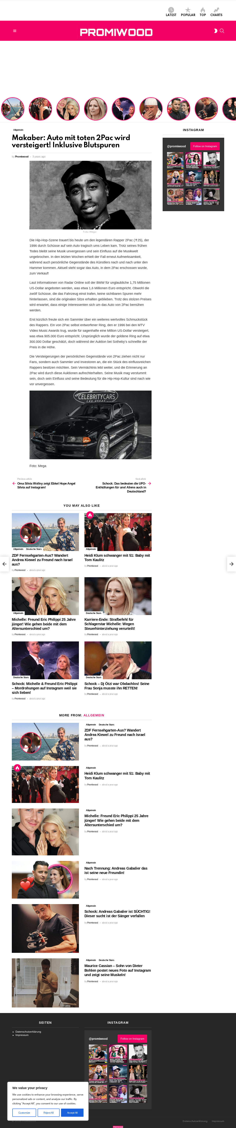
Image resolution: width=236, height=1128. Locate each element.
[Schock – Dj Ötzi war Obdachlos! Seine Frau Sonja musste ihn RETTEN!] (118, 660)
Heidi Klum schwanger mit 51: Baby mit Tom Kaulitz (40, 113)
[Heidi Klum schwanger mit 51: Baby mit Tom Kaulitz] (118, 532)
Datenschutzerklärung (28, 1031)
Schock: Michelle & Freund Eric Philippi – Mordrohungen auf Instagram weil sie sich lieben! (123, 109)
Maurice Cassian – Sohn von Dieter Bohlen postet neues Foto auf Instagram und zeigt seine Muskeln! (117, 970)
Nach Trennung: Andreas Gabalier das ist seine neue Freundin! (178, 113)
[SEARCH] (222, 31)
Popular (188, 15)
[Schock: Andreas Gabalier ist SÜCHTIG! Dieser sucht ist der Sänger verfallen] (45, 928)
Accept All (72, 1112)
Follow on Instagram (205, 146)
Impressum (22, 1034)
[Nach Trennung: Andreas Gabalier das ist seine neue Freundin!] (45, 880)
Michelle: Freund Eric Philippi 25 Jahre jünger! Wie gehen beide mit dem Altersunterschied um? (68, 109)
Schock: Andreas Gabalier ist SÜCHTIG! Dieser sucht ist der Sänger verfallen (206, 112)
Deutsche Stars (34, 549)
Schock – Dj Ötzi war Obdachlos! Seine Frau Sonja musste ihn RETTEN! (150, 112)
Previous (2, 109)
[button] (175, 160)
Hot (90, 515)
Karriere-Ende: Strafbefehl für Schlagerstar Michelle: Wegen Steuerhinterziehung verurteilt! (96, 111)
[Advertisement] (118, 68)
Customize (24, 1112)
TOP (203, 15)
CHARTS (216, 15)
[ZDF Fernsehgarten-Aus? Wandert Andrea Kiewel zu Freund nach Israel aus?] (45, 532)
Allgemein (18, 549)
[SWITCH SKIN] (216, 31)
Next (234, 109)
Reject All (48, 1112)
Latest (171, 15)
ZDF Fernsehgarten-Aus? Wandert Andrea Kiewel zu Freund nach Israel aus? (12, 111)
